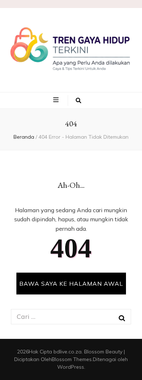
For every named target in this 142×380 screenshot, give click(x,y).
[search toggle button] (78, 100)
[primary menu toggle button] (56, 100)
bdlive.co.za (68, 351)
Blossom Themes (72, 359)
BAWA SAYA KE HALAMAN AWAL (71, 283)
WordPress (70, 367)
